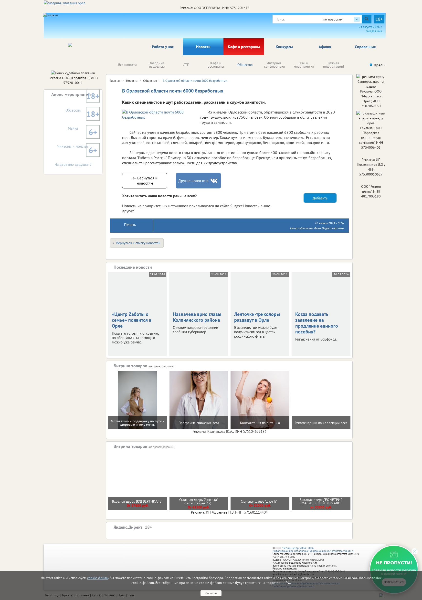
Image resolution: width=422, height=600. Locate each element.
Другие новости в (193, 180)
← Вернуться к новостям (144, 181)
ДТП (186, 64)
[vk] (214, 180)
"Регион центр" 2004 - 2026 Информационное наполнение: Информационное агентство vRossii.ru (313, 549)
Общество (245, 64)
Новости (203, 46)
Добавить (320, 198)
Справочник (365, 46)
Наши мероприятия (304, 65)
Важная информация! (333, 65)
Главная (115, 81)
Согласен (211, 593)
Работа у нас (163, 46)
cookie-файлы (97, 578)
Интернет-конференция (274, 65)
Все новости (127, 64)
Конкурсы (284, 46)
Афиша (325, 46)
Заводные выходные (157, 65)
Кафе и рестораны (244, 46)
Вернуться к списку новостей (138, 243)
